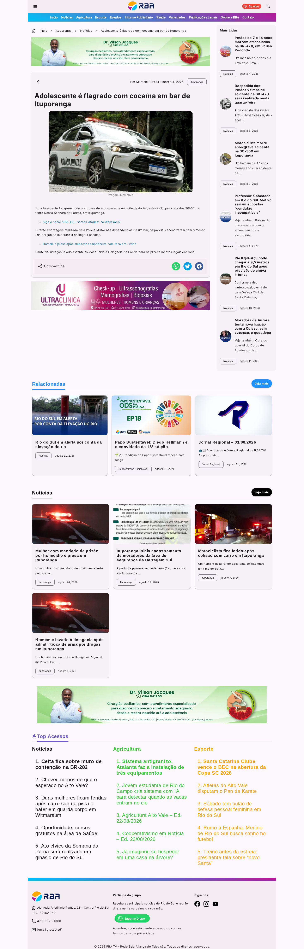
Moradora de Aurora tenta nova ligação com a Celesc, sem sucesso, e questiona (253, 326)
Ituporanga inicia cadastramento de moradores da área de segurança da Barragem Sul (149, 555)
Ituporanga (64, 30)
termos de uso (123, 933)
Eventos (116, 17)
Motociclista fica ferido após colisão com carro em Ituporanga (231, 553)
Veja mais (262, 383)
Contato (248, 17)
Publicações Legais (203, 17)
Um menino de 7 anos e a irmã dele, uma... (253, 60)
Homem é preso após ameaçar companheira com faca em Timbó (89, 244)
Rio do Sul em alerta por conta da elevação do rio (68, 444)
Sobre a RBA (230, 17)
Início (54, 17)
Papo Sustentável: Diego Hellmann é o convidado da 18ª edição (151, 444)
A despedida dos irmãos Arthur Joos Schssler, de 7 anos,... (254, 115)
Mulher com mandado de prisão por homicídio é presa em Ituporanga (66, 555)
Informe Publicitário (139, 17)
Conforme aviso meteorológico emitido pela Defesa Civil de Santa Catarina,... (251, 290)
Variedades (177, 17)
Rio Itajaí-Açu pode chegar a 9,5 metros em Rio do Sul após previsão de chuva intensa (252, 266)
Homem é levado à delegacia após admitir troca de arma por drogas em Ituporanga (69, 644)
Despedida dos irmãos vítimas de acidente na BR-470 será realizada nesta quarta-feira (252, 94)
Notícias (67, 17)
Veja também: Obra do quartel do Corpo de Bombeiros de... (251, 345)
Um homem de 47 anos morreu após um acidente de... (253, 168)
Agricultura (84, 17)
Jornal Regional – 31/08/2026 (227, 442)
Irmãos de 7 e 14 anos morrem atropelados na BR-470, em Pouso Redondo (253, 44)
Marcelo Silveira (147, 81)
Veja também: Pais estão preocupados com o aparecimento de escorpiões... (252, 227)
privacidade (145, 933)
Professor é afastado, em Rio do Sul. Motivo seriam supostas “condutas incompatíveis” (253, 204)
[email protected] (49, 929)
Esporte (101, 17)
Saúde (161, 17)
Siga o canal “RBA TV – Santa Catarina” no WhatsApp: (82, 222)
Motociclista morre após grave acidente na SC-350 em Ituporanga (252, 149)
